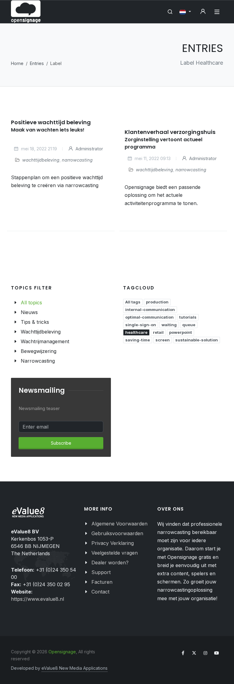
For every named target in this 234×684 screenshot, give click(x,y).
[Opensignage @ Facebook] (183, 653)
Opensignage (62, 651)
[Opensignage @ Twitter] (194, 653)
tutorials (188, 317)
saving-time (137, 339)
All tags (132, 301)
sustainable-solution (196, 339)
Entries (37, 63)
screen (162, 339)
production (157, 301)
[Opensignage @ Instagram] (205, 653)
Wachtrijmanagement (45, 341)
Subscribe (61, 443)
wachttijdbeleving (40, 159)
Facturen (101, 582)
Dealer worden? (110, 562)
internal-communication (150, 309)
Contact (100, 592)
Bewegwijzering (38, 351)
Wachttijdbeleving (41, 332)
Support (101, 572)
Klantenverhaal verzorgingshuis (170, 132)
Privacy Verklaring (112, 543)
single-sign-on (140, 324)
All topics (31, 302)
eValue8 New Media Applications (74, 668)
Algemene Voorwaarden (119, 524)
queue (188, 324)
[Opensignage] (26, 11)
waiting (169, 324)
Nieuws (29, 312)
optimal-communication (149, 317)
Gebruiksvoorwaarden (117, 533)
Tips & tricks (35, 322)
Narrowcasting (38, 361)
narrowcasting (77, 159)
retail (158, 332)
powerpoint (180, 332)
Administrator (88, 148)
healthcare (136, 332)
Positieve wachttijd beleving (51, 122)
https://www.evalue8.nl (37, 599)
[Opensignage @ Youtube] (217, 653)
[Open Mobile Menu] (216, 11)
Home (17, 63)
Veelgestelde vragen (114, 553)
